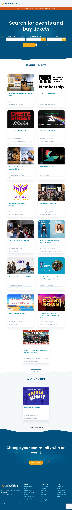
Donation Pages (29, 492)
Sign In (26, 500)
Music (42, 496)
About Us (4, 504)
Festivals (43, 494)
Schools (43, 498)
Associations (44, 486)
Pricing (26, 494)
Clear (43, 45)
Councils (43, 490)
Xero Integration (61, 494)
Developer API (61, 492)
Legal (10, 504)
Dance (43, 492)
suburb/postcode (36, 36)
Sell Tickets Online (29, 496)
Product (26, 488)
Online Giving (28, 490)
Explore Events (28, 486)
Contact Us (60, 486)
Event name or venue (15, 36)
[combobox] (36, 39)
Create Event (36, 462)
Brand (58, 496)
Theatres (43, 502)
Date (56, 36)
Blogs (58, 488)
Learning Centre (61, 490)
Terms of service (19, 504)
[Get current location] (43, 39)
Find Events (29, 45)
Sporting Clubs (45, 500)
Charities (43, 488)
